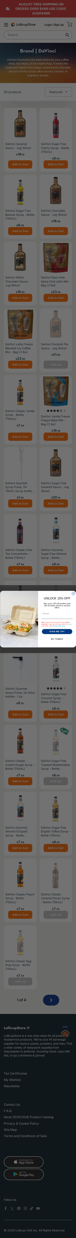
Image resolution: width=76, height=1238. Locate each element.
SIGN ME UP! (57, 631)
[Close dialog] (73, 593)
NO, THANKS (57, 639)
